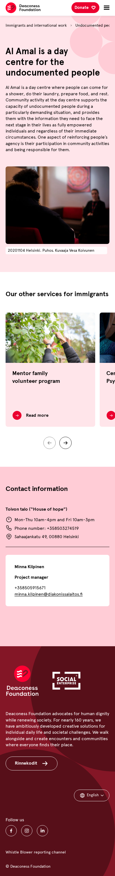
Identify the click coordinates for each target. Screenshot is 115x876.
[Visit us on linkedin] (42, 830)
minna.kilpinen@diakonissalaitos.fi (49, 594)
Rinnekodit (26, 763)
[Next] (65, 443)
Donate (81, 7)
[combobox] (91, 795)
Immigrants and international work (36, 25)
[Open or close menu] (106, 8)
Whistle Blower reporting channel (36, 852)
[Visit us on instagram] (26, 830)
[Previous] (49, 443)
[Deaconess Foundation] (23, 8)
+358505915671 (30, 587)
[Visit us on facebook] (11, 830)
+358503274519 (63, 528)
